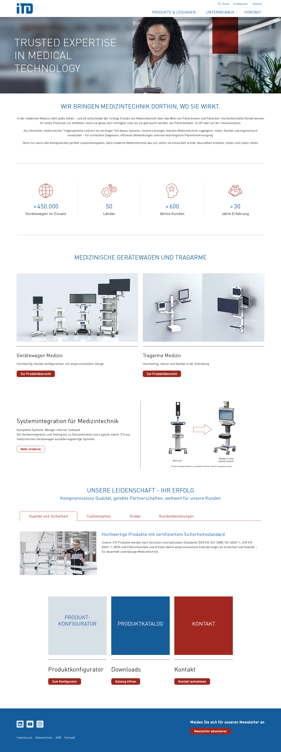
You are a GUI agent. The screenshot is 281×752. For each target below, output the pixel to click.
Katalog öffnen (125, 681)
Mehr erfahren (31, 449)
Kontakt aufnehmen (192, 681)
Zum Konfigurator (64, 681)
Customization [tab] (99, 516)
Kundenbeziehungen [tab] (176, 516)
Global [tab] (135, 516)
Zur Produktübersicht (36, 374)
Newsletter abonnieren (210, 731)
